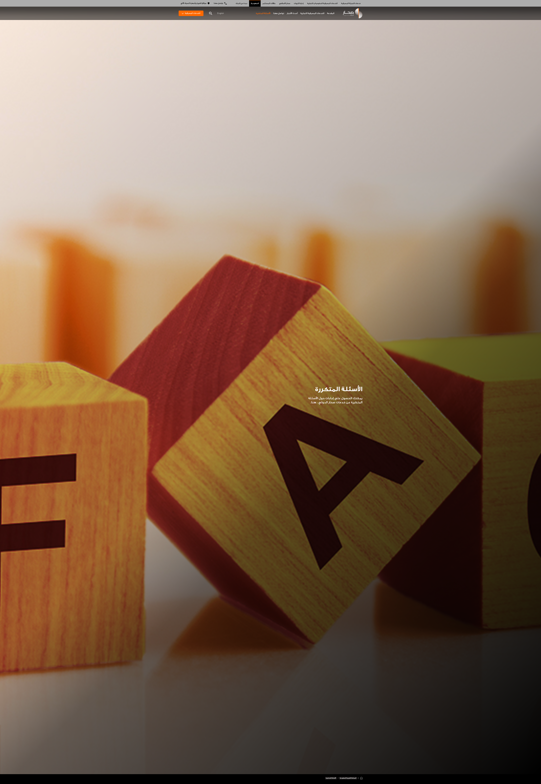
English (220, 13)
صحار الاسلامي (284, 3)
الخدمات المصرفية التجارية (312, 13)
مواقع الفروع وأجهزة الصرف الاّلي (194, 3)
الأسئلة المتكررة (263, 13)
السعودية (255, 3)
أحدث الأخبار (292, 13)
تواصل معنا (218, 3)
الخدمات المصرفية (192, 13)
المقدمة (330, 13)
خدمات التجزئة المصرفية (351, 3)
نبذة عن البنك (241, 3)
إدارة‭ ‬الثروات (299, 3)
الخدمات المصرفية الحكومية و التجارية (322, 3)
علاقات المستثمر (268, 3)
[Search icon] (210, 13)
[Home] (361, 778)
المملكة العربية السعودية (348, 778)
